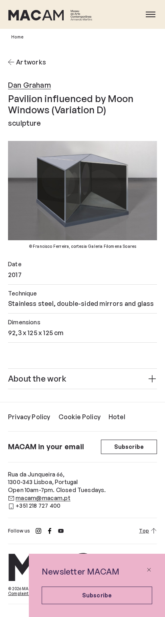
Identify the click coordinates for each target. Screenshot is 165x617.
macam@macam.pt (43, 497)
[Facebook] (49, 531)
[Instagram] (38, 531)
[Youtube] (61, 531)
